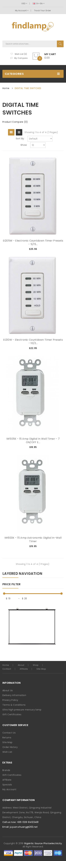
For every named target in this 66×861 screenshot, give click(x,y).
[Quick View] (33, 196)
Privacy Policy (10, 700)
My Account (21, 10)
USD (23, 3)
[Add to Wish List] (50, 249)
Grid (11, 132)
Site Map (41, 668)
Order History (10, 747)
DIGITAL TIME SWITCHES (28, 88)
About (21, 665)
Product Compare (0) (15, 121)
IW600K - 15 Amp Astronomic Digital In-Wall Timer (33, 539)
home (5, 665)
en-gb (39, 3)
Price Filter (11, 584)
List (19, 132)
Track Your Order (42, 10)
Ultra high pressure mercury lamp (21, 709)
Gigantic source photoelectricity (43, 843)
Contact (6, 668)
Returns (6, 737)
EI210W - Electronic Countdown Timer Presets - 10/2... (33, 341)
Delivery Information (14, 695)
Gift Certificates (11, 714)
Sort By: (20, 138)
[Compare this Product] (56, 249)
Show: (24, 145)
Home (5, 88)
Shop (35, 665)
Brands (6, 770)
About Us (7, 690)
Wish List (7, 752)
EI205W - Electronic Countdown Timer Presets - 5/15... (33, 242)
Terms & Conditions (13, 704)
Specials (7, 784)
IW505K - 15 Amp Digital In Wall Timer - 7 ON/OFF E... (33, 440)
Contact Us (9, 732)
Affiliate (24, 668)
